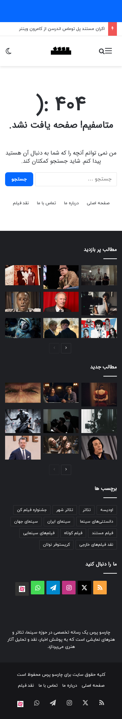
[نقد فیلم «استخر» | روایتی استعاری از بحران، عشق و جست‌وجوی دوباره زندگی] (99, 304)
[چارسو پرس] (61, 51)
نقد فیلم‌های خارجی (96, 544)
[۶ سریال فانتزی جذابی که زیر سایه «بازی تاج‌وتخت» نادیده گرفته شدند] (61, 444)
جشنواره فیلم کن (32, 510)
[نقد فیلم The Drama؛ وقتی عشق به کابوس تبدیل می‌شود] (61, 393)
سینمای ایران (58, 521)
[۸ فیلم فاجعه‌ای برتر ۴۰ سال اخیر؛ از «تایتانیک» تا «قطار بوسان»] (23, 328)
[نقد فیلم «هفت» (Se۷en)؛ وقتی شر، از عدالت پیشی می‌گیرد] (99, 275)
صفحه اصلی (98, 203)
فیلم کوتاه (73, 533)
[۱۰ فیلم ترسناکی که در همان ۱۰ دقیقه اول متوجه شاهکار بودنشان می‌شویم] (23, 302)
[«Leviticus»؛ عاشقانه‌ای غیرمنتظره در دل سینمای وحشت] (61, 328)
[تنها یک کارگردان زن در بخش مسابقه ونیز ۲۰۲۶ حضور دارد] (99, 394)
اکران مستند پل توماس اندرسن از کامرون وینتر (62, 29)
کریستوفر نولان (56, 544)
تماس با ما (46, 203)
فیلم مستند (102, 533)
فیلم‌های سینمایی (39, 533)
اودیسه (106, 510)
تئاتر (87, 510)
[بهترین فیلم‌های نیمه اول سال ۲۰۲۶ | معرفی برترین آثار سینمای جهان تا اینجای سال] (99, 328)
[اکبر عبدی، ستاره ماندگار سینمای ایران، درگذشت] (61, 277)
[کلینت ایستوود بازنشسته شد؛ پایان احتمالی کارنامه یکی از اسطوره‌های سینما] (61, 302)
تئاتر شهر (64, 510)
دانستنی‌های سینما (96, 521)
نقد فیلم (21, 203)
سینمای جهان (26, 521)
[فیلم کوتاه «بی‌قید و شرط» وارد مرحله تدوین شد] (61, 421)
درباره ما (71, 203)
